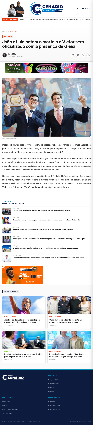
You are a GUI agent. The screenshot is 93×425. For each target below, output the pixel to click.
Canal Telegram (54, 405)
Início (4, 31)
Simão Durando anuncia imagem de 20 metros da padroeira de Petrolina (43, 229)
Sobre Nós (6, 402)
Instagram (51, 402)
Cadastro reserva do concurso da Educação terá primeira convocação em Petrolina (48, 258)
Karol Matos (13, 54)
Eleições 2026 (53, 380)
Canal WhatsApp (54, 409)
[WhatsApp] (73, 55)
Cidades (51, 387)
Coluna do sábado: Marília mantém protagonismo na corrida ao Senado (44, 19)
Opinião (51, 391)
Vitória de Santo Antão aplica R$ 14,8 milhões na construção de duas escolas (45, 248)
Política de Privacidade (10, 409)
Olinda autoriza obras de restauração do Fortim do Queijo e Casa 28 (42, 210)
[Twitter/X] (83, 55)
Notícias (13, 31)
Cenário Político (54, 384)
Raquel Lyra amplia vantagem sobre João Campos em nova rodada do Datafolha (46, 220)
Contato (5, 405)
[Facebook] (78, 55)
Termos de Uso (7, 413)
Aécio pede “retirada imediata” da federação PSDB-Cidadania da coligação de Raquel (49, 239)
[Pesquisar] (78, 8)
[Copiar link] (88, 55)
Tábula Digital (86, 422)
